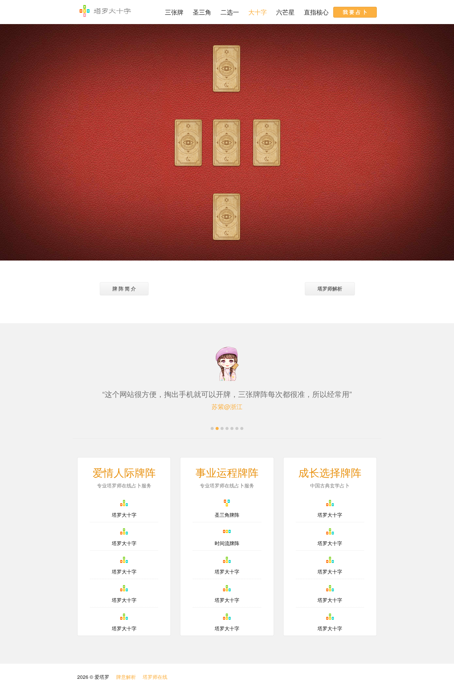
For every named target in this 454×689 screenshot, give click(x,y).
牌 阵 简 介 (124, 288)
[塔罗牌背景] (188, 143)
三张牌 (174, 11)
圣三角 (202, 11)
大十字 (257, 11)
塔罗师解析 (329, 288)
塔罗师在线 (155, 676)
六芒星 (285, 11)
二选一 (230, 11)
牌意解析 (126, 676)
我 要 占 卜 (355, 11)
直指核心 (316, 11)
